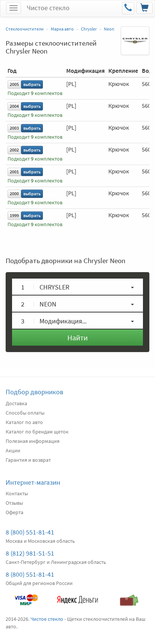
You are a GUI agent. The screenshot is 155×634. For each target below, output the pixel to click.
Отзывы (14, 502)
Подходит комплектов (35, 93)
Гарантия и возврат (28, 459)
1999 (14, 215)
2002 (14, 150)
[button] (77, 286)
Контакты (17, 493)
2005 (14, 84)
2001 (14, 172)
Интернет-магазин (33, 482)
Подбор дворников (34, 391)
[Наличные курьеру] (129, 596)
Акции (13, 450)
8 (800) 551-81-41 (30, 532)
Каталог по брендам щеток (37, 431)
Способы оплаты (25, 412)
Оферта (14, 512)
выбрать (32, 84)
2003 (14, 128)
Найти (77, 337)
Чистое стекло (48, 7)
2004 (14, 106)
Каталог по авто (24, 422)
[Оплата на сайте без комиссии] (26, 596)
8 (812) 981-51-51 (30, 553)
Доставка (16, 403)
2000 (14, 193)
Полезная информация (32, 441)
